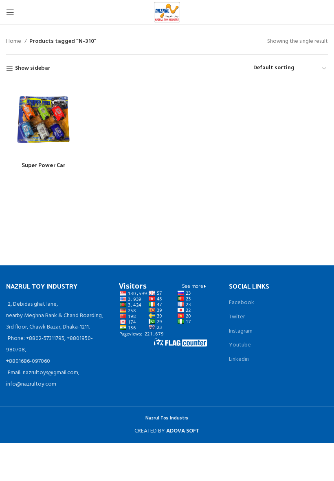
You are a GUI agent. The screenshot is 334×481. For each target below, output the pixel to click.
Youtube (240, 345)
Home (14, 41)
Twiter (237, 317)
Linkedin (239, 359)
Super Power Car (43, 165)
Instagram (241, 331)
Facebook (241, 302)
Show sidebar (33, 68)
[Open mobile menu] (10, 12)
